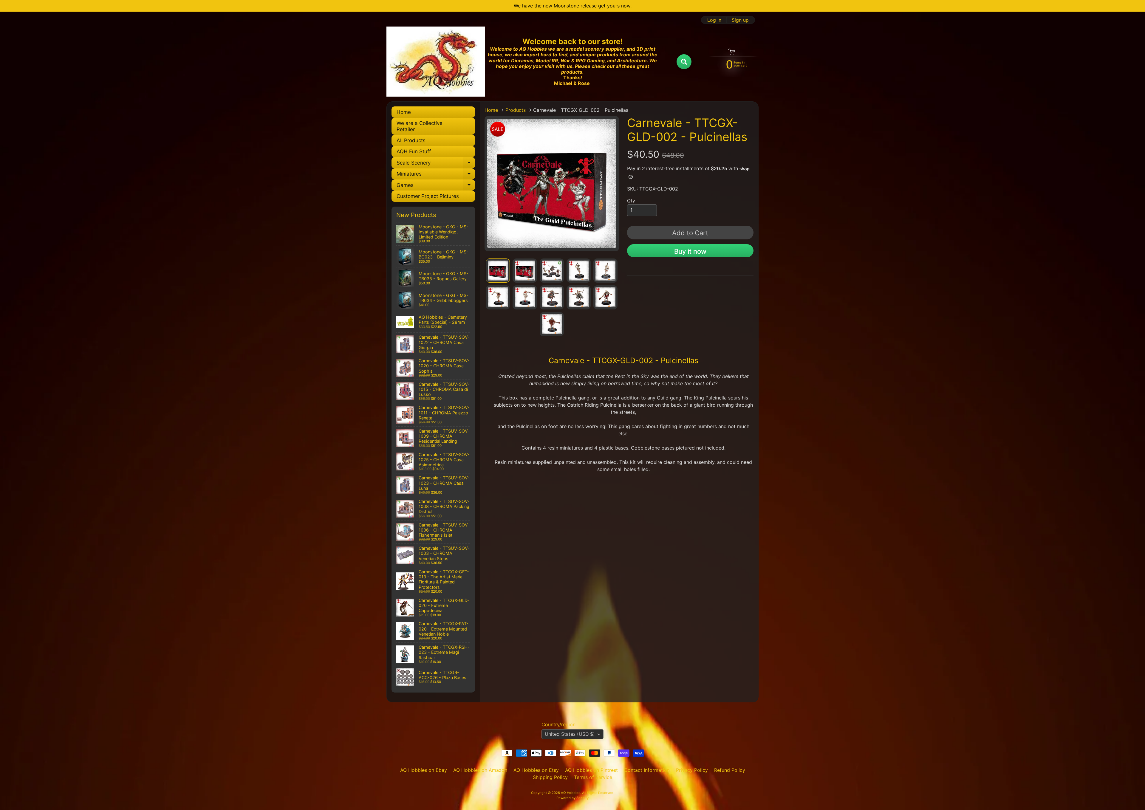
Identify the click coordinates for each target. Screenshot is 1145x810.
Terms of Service (593, 777)
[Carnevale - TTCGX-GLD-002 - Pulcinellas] (498, 270)
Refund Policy (729, 770)
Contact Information (647, 770)
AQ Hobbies (570, 793)
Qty (631, 201)
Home (404, 112)
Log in (714, 20)
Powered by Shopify (572, 798)
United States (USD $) (570, 734)
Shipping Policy (550, 777)
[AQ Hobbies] (435, 62)
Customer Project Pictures (428, 196)
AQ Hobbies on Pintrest (591, 770)
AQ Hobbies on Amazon (480, 770)
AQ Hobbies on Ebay (423, 770)
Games (436, 186)
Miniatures (436, 175)
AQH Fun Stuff (414, 151)
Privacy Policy (692, 770)
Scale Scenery (436, 164)
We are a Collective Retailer (419, 126)
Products (515, 110)
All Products (411, 140)
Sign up (740, 20)
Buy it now (690, 251)
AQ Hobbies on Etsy (536, 770)
